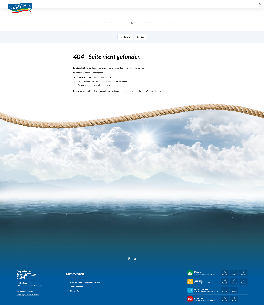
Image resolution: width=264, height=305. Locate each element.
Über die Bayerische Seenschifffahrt (85, 282)
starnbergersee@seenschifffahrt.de (206, 291)
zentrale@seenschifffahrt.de (27, 295)
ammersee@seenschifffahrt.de (204, 300)
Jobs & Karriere (76, 286)
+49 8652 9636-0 (26, 291)
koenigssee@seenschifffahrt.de (204, 274)
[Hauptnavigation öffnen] (260, 4)
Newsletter (75, 291)
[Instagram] (135, 258)
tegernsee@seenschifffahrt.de (204, 283)
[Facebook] (129, 258)
